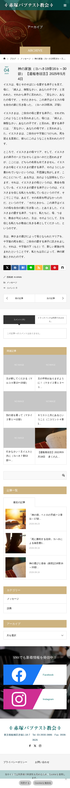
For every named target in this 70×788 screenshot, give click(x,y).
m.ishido (18, 277)
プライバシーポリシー (15, 762)
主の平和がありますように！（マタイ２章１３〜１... (51, 382)
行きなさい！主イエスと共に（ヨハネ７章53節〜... (19, 455)
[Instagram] (35, 689)
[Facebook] (35, 665)
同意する (25, 783)
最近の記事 (19, 502)
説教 (9, 608)
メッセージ (12, 282)
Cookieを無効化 (43, 783)
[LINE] (31, 267)
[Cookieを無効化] (65, 779)
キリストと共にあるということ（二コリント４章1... (51, 419)
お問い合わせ (42, 762)
